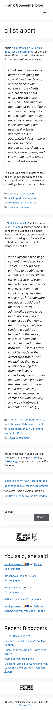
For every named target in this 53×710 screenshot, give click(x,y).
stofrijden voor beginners (19, 658)
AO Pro (32, 457)
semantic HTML (13, 433)
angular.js (28, 428)
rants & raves (12, 424)
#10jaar (8, 599)
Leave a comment (19, 207)
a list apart (14, 198)
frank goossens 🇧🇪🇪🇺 (16, 564)
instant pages (31, 198)
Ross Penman (12, 226)
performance (26, 193)
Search (8, 511)
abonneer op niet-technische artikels (26, 485)
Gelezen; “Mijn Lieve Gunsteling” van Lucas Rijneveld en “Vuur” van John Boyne (26, 667)
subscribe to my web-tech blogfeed (25, 480)
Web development (32, 424)
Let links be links (18, 223)
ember (39, 428)
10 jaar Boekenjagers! (30, 599)
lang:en (12, 193)
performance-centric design (20, 202)
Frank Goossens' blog (23, 5)
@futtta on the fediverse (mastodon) (26, 495)
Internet (13, 419)
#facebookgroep (14, 575)
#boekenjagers (13, 587)
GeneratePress (26, 705)
